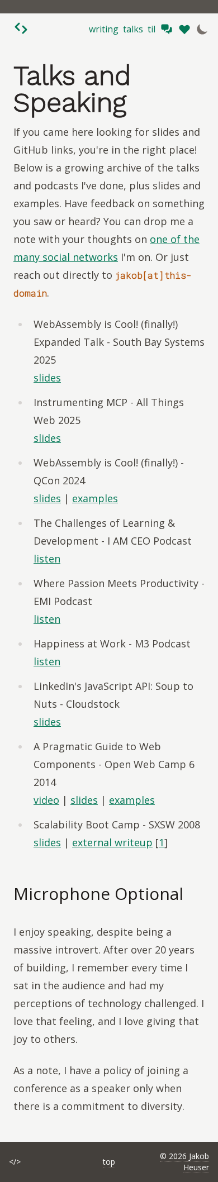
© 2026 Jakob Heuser (184, 1162)
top (109, 1161)
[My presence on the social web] (166, 29)
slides (47, 377)
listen (47, 558)
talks (133, 29)
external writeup (112, 842)
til (151, 29)
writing (104, 29)
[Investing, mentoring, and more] (184, 29)
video (46, 800)
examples (95, 498)
